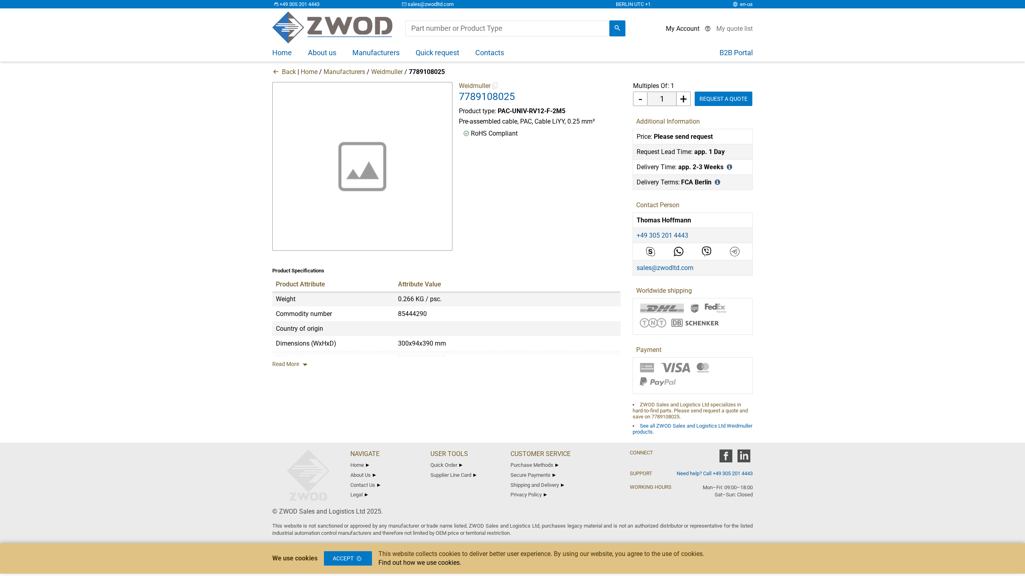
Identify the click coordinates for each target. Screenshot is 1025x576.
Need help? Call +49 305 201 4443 (715, 473)
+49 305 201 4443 (299, 4)
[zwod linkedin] (744, 459)
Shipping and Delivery (534, 485)
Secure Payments (530, 475)
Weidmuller (387, 72)
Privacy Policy (526, 495)
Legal (356, 495)
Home (309, 72)
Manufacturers (344, 72)
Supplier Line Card (450, 475)
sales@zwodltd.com (431, 4)
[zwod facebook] (726, 459)
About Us (360, 475)
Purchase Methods (531, 465)
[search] (617, 28)
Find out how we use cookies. (419, 562)
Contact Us (362, 485)
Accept (343, 558)
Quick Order (443, 465)
